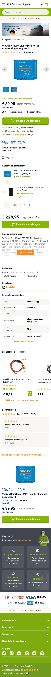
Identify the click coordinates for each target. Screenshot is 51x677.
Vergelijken (10, 158)
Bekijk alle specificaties (24, 342)
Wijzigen (21, 197)
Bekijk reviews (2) (24, 52)
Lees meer (24, 252)
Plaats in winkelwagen (28, 120)
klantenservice (24, 540)
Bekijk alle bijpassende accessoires (21, 400)
